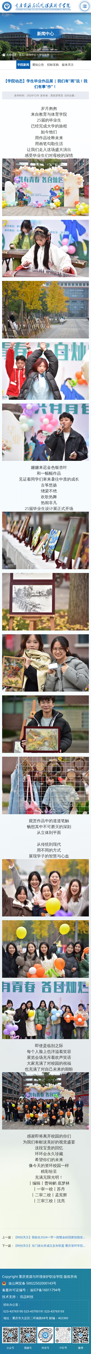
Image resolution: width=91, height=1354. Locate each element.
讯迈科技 (26, 1296)
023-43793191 (34, 1311)
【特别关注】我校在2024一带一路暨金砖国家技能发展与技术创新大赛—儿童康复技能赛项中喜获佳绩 (50, 1237)
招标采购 (53, 65)
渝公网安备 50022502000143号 (32, 1283)
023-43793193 (54, 1311)
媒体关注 (68, 65)
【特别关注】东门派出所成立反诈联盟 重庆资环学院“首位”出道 (50, 1246)
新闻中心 (31, 54)
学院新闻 (44, 54)
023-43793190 (13, 1311)
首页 (21, 54)
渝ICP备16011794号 (45, 1290)
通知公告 (38, 65)
